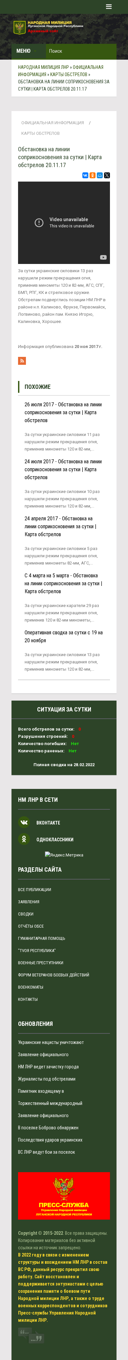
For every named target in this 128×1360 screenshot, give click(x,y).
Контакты (28, 999)
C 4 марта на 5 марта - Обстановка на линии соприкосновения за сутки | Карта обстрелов (63, 583)
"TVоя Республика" (37, 950)
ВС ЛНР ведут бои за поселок (46, 1152)
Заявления (28, 901)
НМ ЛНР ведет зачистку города (48, 1066)
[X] (107, 175)
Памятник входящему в (41, 1091)
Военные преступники (40, 962)
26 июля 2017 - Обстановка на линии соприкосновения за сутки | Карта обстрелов (63, 412)
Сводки (25, 913)
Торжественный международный (50, 1103)
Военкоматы (30, 987)
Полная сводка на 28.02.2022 (64, 764)
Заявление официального (43, 1054)
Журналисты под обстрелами (46, 1079)
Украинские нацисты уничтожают (51, 1042)
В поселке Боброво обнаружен (48, 1127)
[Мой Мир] (100, 175)
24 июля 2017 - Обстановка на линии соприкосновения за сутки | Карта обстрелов (63, 469)
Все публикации (34, 889)
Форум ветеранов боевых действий (53, 974)
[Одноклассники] (93, 175)
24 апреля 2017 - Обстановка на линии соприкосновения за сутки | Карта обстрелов (60, 526)
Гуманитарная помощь (41, 938)
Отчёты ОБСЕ (31, 926)
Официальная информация (52, 122)
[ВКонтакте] (85, 175)
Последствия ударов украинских (50, 1140)
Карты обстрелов (40, 133)
